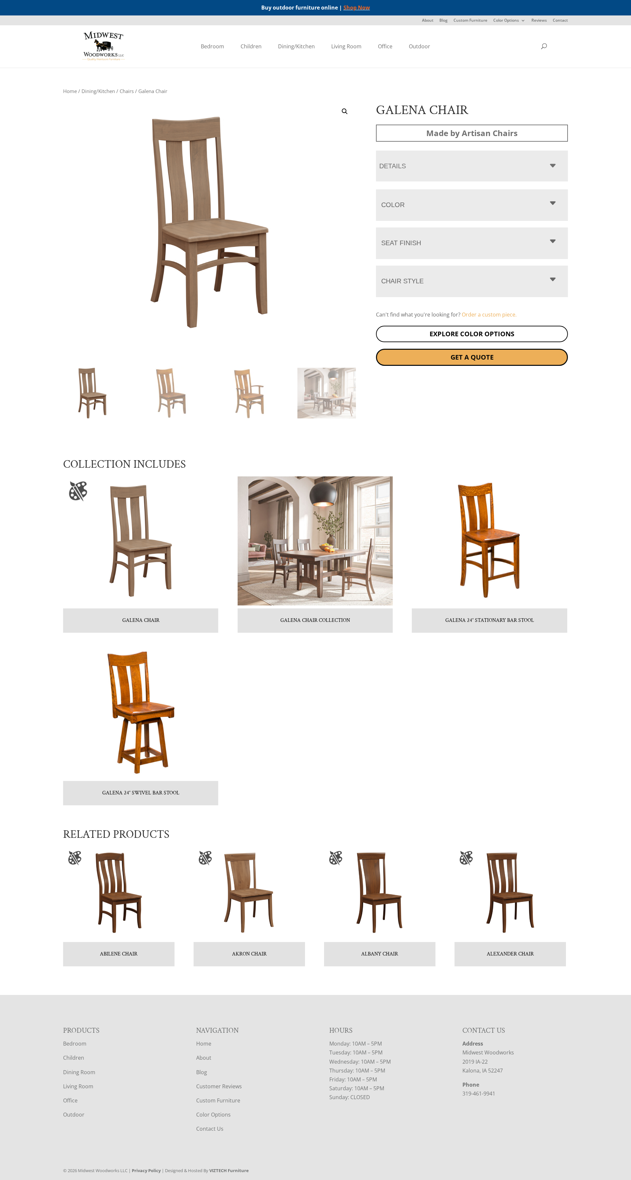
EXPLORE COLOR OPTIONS (472, 333)
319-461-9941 (478, 1093)
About (427, 20)
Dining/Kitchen (296, 46)
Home (70, 91)
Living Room (346, 46)
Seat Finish (401, 243)
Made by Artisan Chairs (472, 133)
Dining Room (79, 1071)
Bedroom (212, 46)
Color (393, 204)
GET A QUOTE (472, 357)
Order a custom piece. (489, 314)
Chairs (127, 91)
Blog (443, 20)
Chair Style (402, 281)
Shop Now (356, 7)
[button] (345, 111)
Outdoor (419, 46)
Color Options (506, 20)
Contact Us (209, 1128)
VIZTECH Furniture (229, 1170)
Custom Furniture (470, 20)
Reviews (539, 20)
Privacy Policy (146, 1170)
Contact (560, 20)
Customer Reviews (219, 1086)
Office (385, 46)
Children (251, 46)
